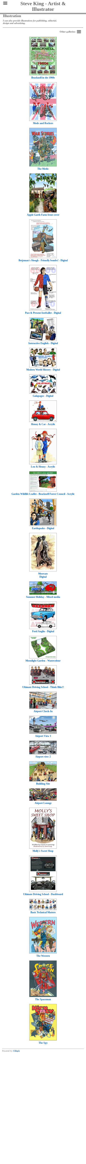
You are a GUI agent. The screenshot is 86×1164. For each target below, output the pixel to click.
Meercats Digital (43, 575)
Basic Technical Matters (43, 912)
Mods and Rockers (43, 123)
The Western (43, 955)
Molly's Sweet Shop (43, 850)
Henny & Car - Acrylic (43, 424)
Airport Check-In (43, 711)
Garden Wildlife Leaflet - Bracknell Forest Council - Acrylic (43, 493)
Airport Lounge (43, 803)
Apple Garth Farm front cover (43, 214)
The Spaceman (43, 999)
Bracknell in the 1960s (43, 77)
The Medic (43, 168)
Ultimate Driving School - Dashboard (43, 894)
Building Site (43, 783)
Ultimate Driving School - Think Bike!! (43, 687)
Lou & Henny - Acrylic (43, 466)
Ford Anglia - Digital (43, 631)
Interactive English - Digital (43, 343)
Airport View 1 (43, 736)
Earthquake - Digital (43, 528)
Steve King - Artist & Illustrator (43, 6)
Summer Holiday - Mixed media (43, 597)
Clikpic (16, 1051)
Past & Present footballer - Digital (43, 312)
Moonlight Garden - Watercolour (43, 660)
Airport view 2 (43, 756)
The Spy (43, 1042)
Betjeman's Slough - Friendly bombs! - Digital (43, 260)
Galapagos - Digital (43, 395)
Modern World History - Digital (43, 369)
